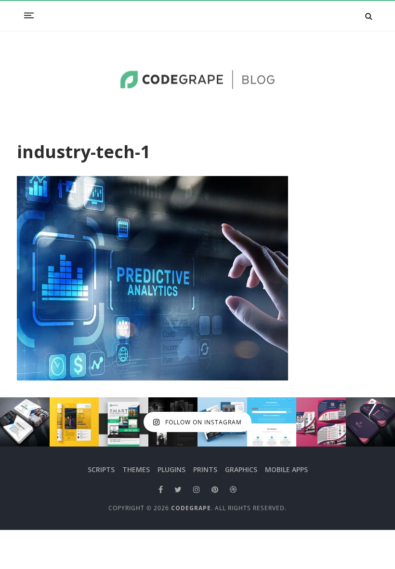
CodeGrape (191, 508)
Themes (136, 469)
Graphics (241, 469)
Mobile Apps (286, 469)
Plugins (171, 469)
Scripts (101, 469)
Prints (205, 469)
